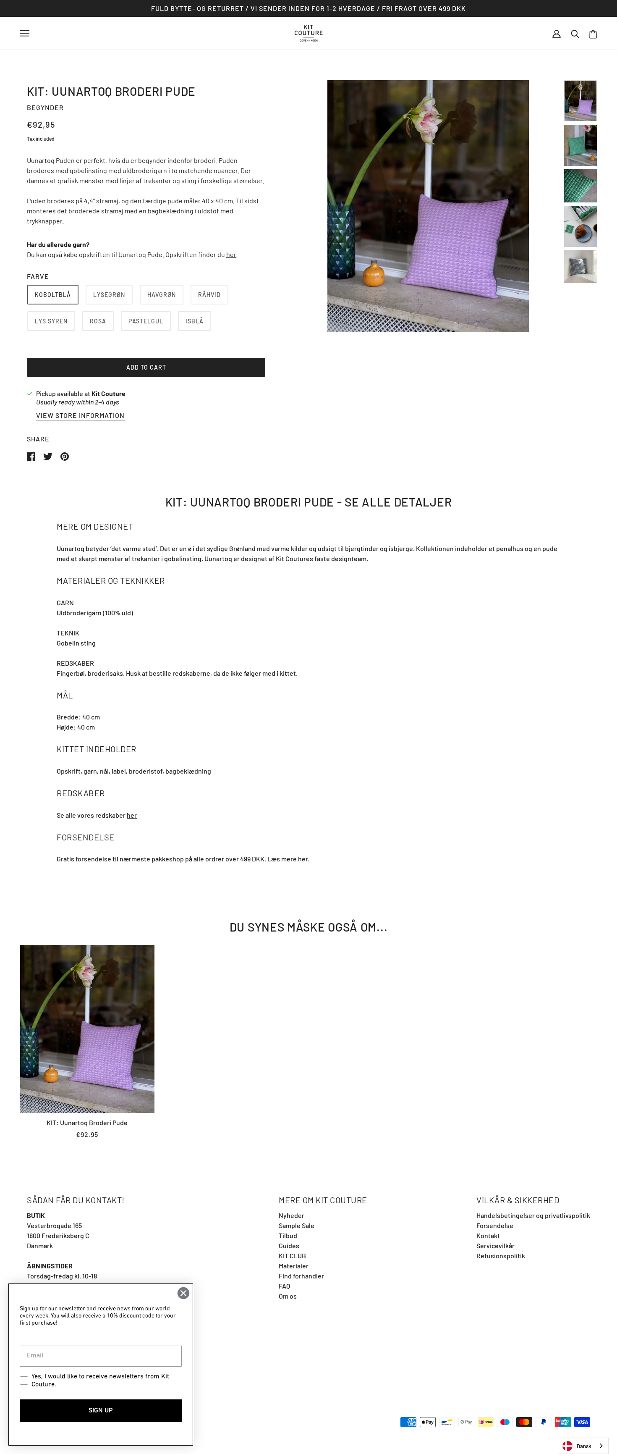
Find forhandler (301, 1276)
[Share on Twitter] (48, 455)
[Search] (575, 33)
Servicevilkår (495, 1245)
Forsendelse (494, 1225)
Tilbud (288, 1235)
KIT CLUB (292, 1256)
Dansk (584, 1446)
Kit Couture (108, 393)
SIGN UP (101, 1410)
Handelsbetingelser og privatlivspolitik (533, 1215)
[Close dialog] (183, 1293)
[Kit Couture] (309, 32)
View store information (80, 415)
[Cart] (593, 33)
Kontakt (488, 1235)
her (231, 254)
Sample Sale (296, 1225)
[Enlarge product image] (428, 206)
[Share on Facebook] (32, 455)
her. (303, 859)
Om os (288, 1296)
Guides (289, 1245)
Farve (38, 276)
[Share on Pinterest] (64, 455)
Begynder (45, 107)
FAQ (284, 1286)
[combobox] (583, 1446)
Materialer (293, 1266)
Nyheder (291, 1215)
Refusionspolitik (500, 1256)
